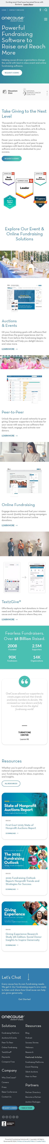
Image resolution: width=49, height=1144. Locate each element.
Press (4, 1087)
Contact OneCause (16, 10)
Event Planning (31, 1067)
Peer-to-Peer (31, 1077)
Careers (5, 1082)
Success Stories (32, 1043)
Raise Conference (9, 1092)
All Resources (11, 783)
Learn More (28, 4)
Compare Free (8, 1062)
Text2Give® (6, 1052)
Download (11, 833)
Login (4, 10)
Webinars (29, 1048)
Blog (27, 1033)
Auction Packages (32, 1102)
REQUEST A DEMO (12, 73)
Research (29, 1052)
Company (9, 1070)
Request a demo (10, 1108)
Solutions (9, 1026)
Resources (33, 1026)
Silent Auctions (31, 1072)
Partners (32, 1085)
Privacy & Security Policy (26, 1141)
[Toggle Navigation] (45, 19)
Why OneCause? (9, 1078)
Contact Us (6, 1097)
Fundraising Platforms (34, 1062)
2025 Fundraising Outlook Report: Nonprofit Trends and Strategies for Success (22, 881)
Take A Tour (26, 1108)
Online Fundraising (9, 1048)
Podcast (28, 1038)
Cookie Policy (41, 1141)
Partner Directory (33, 1092)
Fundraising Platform (10, 1033)
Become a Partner (33, 1097)
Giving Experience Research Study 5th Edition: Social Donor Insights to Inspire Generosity (24, 937)
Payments (6, 1057)
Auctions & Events (9, 1038)
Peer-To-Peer (7, 1043)
